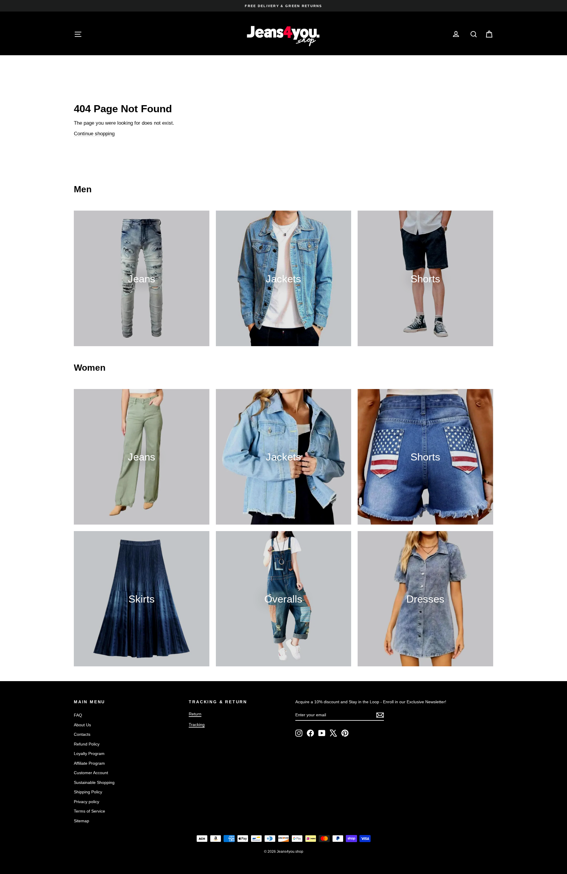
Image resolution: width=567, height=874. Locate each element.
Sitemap (81, 820)
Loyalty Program (89, 753)
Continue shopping (94, 133)
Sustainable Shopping (94, 782)
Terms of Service (89, 811)
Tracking (197, 724)
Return (195, 714)
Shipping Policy (88, 792)
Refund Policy (87, 744)
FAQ (78, 715)
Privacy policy (86, 801)
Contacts (82, 734)
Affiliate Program (89, 763)
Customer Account (91, 772)
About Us (82, 724)
